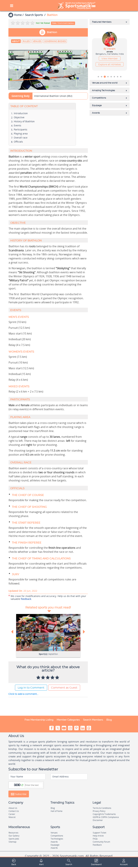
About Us (13, 808)
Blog (109, 719)
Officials (18, 141)
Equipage (55, 844)
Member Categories (68, 719)
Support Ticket (99, 832)
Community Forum (101, 841)
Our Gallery (14, 835)
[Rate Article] (57, 678)
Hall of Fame (56, 811)
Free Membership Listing (39, 719)
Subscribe (20, 794)
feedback (26, 598)
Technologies (57, 838)
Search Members (93, 719)
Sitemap (12, 841)
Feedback (97, 844)
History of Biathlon (24, 121)
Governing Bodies (55, 41)
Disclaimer (98, 820)
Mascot (12, 817)
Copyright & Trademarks (104, 814)
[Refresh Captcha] (22, 785)
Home (18, 15)
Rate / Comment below (63, 23)
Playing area (21, 133)
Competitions (57, 835)
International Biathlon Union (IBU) (53, 95)
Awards (54, 841)
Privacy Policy (99, 811)
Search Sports (34, 15)
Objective (19, 117)
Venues (37, 41)
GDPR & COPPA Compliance (106, 817)
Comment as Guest (64, 687)
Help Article (98, 835)
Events (17, 125)
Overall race (20, 137)
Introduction (21, 113)
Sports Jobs (14, 838)
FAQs (95, 838)
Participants (20, 129)
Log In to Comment (31, 687)
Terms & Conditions (102, 808)
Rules (26, 41)
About (16, 41)
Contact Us (14, 811)
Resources (13, 832)
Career (12, 814)
